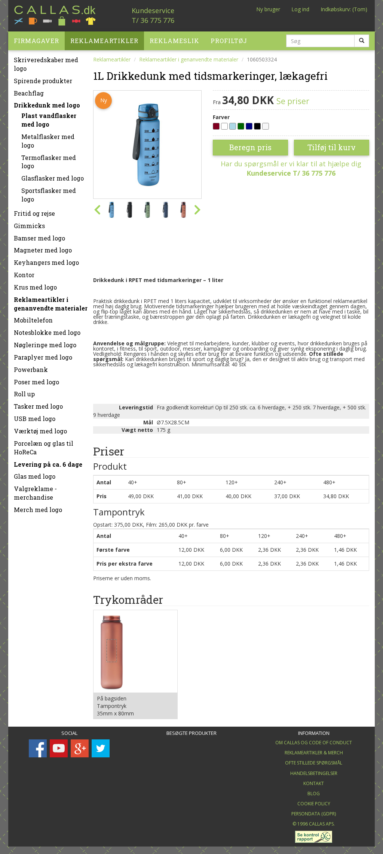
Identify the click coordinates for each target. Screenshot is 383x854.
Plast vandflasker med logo (48, 120)
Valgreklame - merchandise (35, 493)
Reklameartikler (104, 41)
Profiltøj (229, 41)
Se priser (292, 101)
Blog (313, 793)
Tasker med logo (38, 406)
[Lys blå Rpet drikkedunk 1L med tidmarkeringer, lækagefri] (147, 144)
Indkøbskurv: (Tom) (344, 9)
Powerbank (31, 369)
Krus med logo (35, 287)
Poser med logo (36, 382)
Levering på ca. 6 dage (48, 464)
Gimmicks (29, 226)
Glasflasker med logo (52, 178)
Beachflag (29, 93)
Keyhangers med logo (46, 262)
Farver (221, 117)
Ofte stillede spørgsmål (313, 763)
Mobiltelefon (33, 320)
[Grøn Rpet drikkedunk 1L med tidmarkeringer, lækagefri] (147, 210)
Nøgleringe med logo (45, 345)
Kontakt (313, 783)
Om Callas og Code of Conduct (313, 742)
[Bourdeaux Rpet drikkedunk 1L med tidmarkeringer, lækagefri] (183, 210)
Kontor (24, 275)
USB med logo (34, 419)
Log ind (300, 9)
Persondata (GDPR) (313, 814)
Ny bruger (268, 9)
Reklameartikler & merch (314, 752)
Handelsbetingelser (313, 773)
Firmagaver (36, 41)
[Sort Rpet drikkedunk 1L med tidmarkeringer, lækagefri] (129, 210)
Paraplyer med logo (43, 357)
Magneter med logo (43, 250)
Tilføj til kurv (331, 147)
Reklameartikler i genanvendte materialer (51, 304)
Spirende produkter (43, 81)
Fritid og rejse (34, 213)
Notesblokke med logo (47, 332)
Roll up (24, 394)
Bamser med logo (39, 238)
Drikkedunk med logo (47, 105)
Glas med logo (34, 476)
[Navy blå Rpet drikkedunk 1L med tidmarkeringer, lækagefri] (165, 210)
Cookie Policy (313, 803)
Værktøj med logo (40, 431)
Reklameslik (174, 41)
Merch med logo (38, 510)
